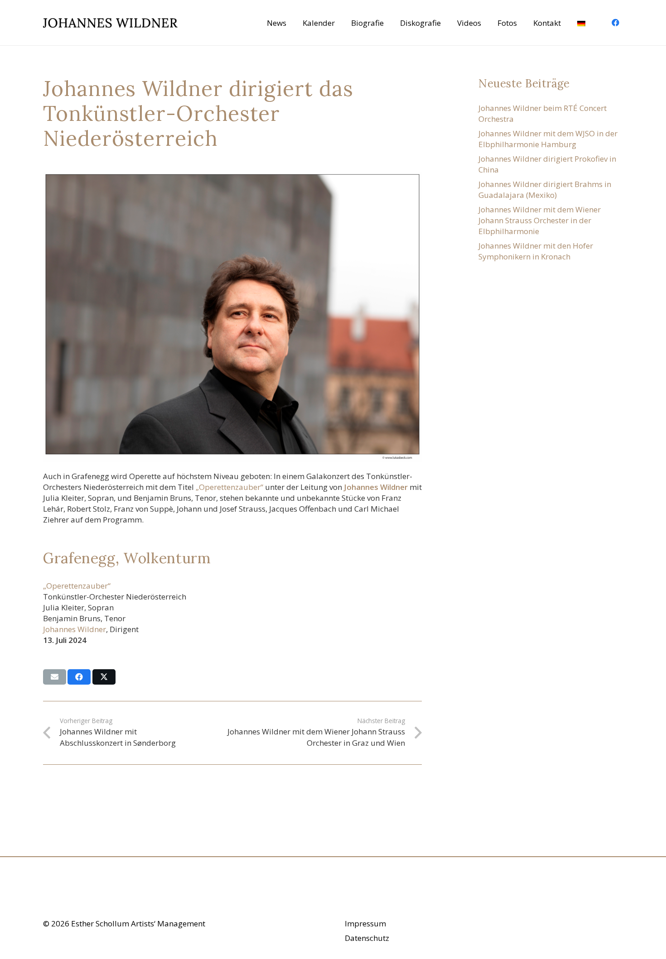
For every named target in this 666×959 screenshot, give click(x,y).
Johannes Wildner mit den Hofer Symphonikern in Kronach (535, 251)
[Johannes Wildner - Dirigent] (110, 23)
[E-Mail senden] (54, 677)
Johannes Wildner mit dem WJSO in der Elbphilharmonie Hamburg (548, 138)
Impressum (365, 923)
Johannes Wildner (74, 629)
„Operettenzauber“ (229, 487)
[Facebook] (615, 22)
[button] (596, 22)
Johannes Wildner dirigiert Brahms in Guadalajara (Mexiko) (544, 189)
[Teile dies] (79, 677)
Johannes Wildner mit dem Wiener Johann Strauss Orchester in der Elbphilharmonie (539, 220)
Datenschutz (367, 938)
